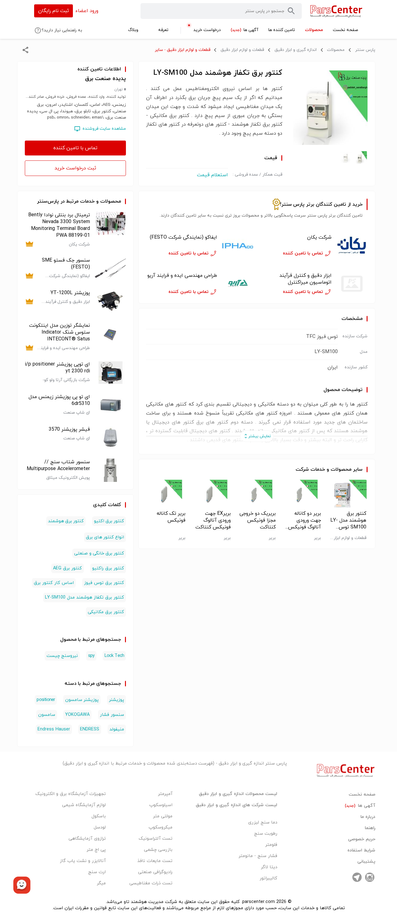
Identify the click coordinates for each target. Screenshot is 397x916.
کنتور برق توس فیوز (104, 583)
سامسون (46, 715)
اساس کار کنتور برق (54, 583)
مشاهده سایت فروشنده (104, 129)
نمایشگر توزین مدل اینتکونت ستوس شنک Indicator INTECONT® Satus (59, 332)
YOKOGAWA (77, 715)
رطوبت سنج (265, 833)
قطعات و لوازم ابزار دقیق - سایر (182, 50)
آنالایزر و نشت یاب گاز (83, 861)
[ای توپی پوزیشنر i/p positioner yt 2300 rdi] (110, 372)
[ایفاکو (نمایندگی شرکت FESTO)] (237, 245)
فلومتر (271, 845)
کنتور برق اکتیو (109, 521)
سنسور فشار (112, 715)
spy (91, 656)
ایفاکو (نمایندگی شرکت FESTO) (183, 237)
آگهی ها (360, 806)
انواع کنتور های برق (105, 537)
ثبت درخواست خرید (75, 168)
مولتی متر (162, 816)
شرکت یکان (319, 237)
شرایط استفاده (361, 850)
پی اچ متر (96, 849)
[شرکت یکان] (352, 245)
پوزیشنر (116, 700)
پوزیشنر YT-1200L (70, 293)
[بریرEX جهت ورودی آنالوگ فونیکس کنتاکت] (211, 494)
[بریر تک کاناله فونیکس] (166, 494)
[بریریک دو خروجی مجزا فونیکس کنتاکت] (257, 494)
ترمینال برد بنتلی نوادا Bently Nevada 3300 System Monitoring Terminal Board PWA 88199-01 (59, 225)
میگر (101, 883)
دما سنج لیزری (262, 822)
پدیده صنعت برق (105, 79)
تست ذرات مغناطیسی (150, 883)
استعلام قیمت (212, 175)
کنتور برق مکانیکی (106, 612)
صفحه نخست (362, 795)
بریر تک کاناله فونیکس (171, 517)
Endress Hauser (54, 729)
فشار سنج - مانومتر (258, 856)
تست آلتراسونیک (155, 838)
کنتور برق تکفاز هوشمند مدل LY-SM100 (84, 597)
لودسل (100, 827)
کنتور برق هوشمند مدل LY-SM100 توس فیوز (348, 520)
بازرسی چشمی (158, 849)
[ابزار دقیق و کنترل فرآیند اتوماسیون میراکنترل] (352, 284)
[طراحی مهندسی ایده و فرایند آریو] (237, 284)
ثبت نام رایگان (53, 10)
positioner (46, 700)
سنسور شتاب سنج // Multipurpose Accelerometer (58, 465)
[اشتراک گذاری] (25, 50)
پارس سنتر (365, 50)
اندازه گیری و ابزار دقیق (295, 50)
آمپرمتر (165, 794)
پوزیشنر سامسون (82, 700)
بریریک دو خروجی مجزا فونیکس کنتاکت (257, 520)
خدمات (317, 469)
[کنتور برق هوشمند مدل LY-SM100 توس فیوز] (347, 494)
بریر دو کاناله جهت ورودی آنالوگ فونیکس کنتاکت (304, 520)
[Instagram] (369, 877)
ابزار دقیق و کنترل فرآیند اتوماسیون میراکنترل (305, 279)
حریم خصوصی (361, 839)
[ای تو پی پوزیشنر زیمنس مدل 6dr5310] (110, 405)
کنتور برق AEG (67, 568)
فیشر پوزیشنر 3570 (69, 429)
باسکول (98, 816)
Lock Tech (114, 656)
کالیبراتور (268, 878)
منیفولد (116, 729)
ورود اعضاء (86, 10)
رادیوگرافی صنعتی (155, 872)
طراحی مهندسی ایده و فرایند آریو (182, 275)
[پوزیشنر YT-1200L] (110, 301)
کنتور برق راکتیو (108, 568)
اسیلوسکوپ (160, 805)
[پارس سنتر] (336, 11)
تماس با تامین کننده (75, 148)
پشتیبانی (366, 862)
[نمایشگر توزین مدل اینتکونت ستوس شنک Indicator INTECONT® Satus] (110, 336)
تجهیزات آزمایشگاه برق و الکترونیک (70, 794)
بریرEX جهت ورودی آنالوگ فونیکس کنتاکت (213, 520)
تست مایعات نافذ (154, 861)
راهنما (370, 828)
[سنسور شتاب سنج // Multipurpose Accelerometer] (110, 470)
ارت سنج (97, 872)
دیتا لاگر (269, 867)
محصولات (336, 50)
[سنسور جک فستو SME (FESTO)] (110, 268)
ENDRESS (89, 729)
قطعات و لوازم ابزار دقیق (242, 50)
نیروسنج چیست (62, 656)
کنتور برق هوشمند (66, 521)
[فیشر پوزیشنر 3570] (110, 437)
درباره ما (367, 817)
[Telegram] (357, 877)
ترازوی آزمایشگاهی (87, 838)
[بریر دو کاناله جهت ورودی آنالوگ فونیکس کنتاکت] (302, 494)
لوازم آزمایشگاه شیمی (84, 805)
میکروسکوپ (160, 827)
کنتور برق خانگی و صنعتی (99, 553)
